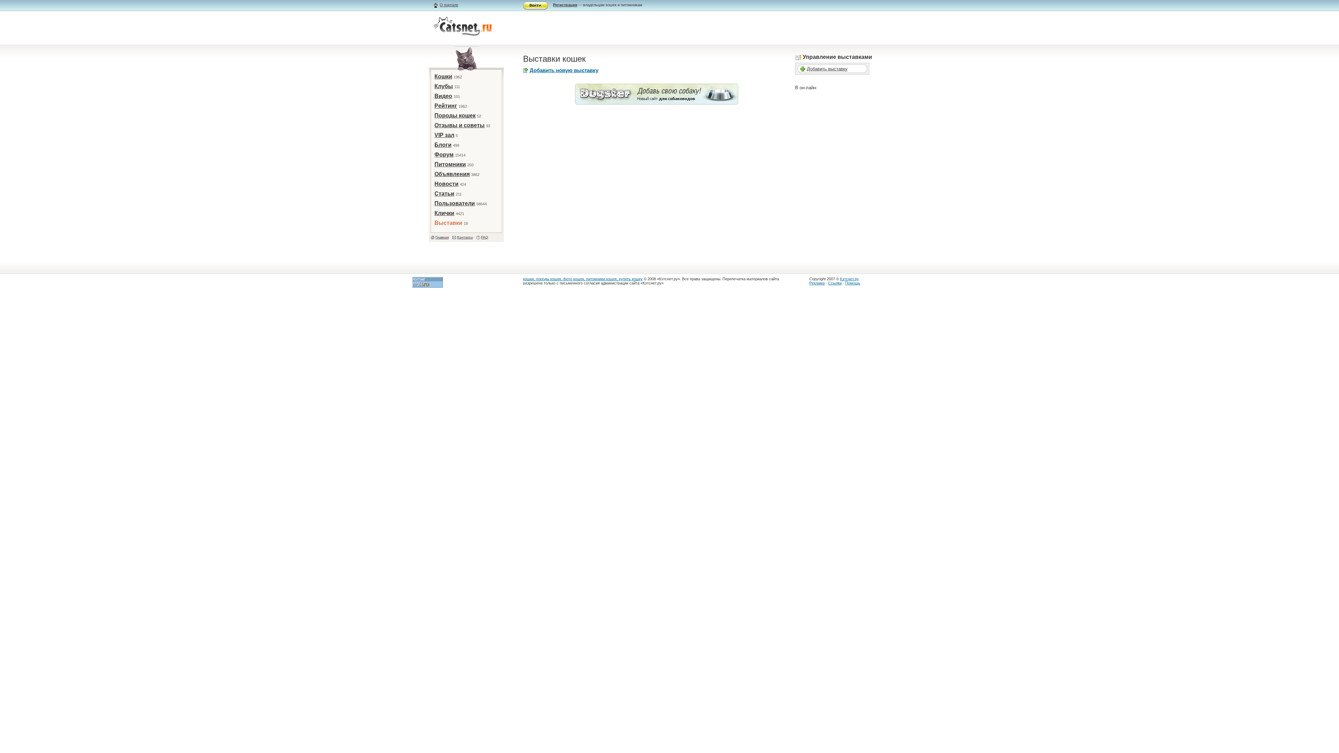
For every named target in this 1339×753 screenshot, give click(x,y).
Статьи (444, 194)
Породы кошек (455, 116)
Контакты (465, 237)
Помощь (852, 283)
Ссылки (835, 283)
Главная (442, 237)
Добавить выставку (827, 68)
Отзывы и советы (459, 125)
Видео (443, 96)
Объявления (452, 174)
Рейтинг (445, 106)
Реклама (817, 283)
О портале (449, 5)
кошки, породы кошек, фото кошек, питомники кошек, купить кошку (583, 279)
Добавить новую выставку (564, 70)
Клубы (443, 86)
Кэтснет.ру (849, 279)
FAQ (484, 237)
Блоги (443, 145)
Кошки (443, 76)
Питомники (450, 164)
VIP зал (444, 135)
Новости (446, 184)
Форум (444, 155)
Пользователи (454, 203)
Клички (444, 213)
